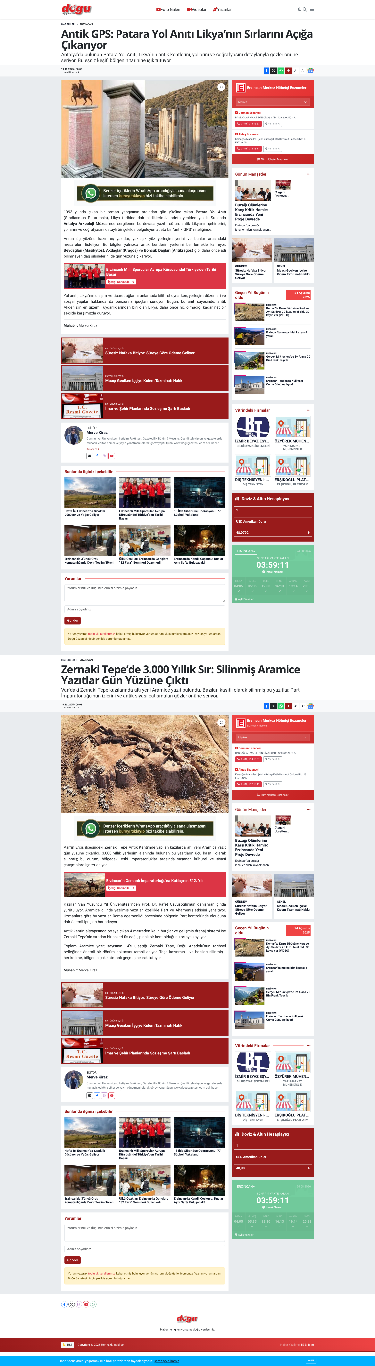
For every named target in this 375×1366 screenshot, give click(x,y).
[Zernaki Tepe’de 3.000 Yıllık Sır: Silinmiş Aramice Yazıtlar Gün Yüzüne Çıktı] (145, 764)
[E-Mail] (90, 456)
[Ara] (305, 9)
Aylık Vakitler (246, 599)
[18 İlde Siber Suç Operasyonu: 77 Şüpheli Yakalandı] (199, 493)
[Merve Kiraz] (73, 435)
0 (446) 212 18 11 (250, 148)
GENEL (281, 266)
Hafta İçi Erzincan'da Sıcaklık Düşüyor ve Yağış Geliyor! (84, 513)
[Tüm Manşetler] (309, 174)
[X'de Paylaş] (273, 71)
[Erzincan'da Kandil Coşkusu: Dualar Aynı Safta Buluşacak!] (199, 540)
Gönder (72, 620)
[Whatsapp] (93, 1304)
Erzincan (86, 24)
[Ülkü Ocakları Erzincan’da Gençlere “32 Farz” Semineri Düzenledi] (145, 540)
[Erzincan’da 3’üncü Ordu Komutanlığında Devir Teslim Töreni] (90, 540)
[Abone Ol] (310, 71)
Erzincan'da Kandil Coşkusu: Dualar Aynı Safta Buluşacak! (198, 560)
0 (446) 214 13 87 (250, 123)
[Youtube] (111, 456)
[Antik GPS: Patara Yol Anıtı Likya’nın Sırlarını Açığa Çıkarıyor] (145, 129)
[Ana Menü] (312, 9)
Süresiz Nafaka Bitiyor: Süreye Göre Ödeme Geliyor (251, 274)
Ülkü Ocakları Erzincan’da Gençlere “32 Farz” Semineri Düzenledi (143, 560)
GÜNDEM (241, 266)
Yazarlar (224, 9)
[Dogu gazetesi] (77, 10)
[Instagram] (104, 456)
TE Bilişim (307, 1344)
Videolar (199, 9)
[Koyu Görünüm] (299, 9)
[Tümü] (309, 410)
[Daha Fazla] (288, 71)
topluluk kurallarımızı (102, 634)
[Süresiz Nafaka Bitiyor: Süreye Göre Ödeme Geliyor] (252, 250)
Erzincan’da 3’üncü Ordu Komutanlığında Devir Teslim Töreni (89, 560)
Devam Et (92, 449)
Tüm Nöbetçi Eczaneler (274, 159)
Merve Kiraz (97, 432)
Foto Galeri (170, 9)
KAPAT (311, 1360)
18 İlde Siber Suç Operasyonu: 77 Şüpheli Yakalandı (197, 513)
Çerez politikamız (166, 1361)
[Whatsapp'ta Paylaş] (281, 71)
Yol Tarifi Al (274, 123)
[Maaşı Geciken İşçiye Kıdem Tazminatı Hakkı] (294, 250)
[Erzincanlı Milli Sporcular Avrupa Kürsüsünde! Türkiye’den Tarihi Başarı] (145, 493)
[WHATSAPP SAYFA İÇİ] (145, 192)
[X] (71, 1304)
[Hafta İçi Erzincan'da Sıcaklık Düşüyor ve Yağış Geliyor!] (90, 493)
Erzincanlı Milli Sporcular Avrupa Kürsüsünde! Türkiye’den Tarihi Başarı (142, 514)
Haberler (68, 24)
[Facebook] (97, 456)
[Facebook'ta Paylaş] (266, 71)
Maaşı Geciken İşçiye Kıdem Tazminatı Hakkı (293, 272)
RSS (69, 1344)
